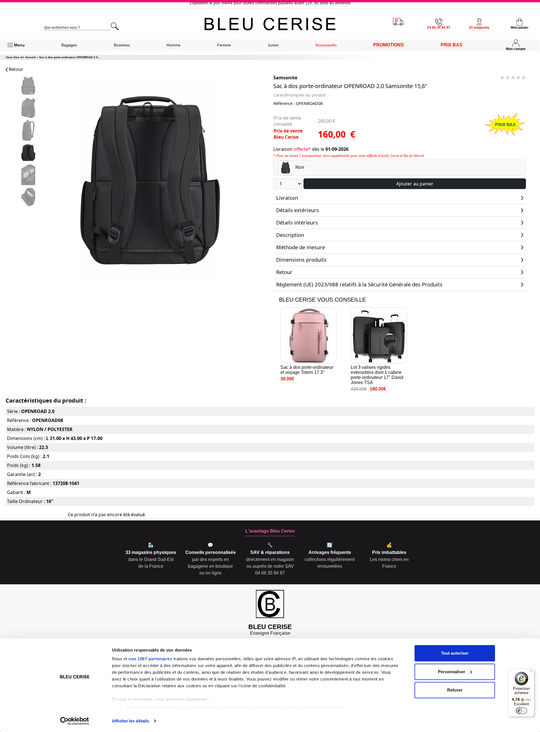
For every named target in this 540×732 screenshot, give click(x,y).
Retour (15, 69)
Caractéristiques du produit (299, 95)
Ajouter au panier (414, 184)
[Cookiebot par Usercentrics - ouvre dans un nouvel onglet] (74, 721)
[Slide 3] (28, 153)
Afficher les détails (130, 720)
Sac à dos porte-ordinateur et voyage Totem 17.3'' (306, 370)
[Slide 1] (28, 108)
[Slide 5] (28, 198)
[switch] (521, 710)
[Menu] (531, 672)
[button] (16, 45)
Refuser (455, 690)
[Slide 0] (28, 86)
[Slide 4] (28, 175)
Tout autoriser (455, 653)
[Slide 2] (28, 131)
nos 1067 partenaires (150, 658)
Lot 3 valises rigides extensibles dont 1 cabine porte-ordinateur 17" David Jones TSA (377, 375)
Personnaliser (451, 671)
